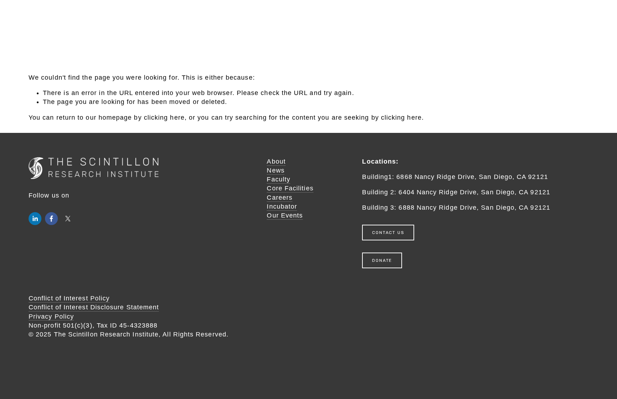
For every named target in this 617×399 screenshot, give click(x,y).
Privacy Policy (51, 316)
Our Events (285, 215)
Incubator (282, 206)
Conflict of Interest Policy (69, 298)
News (275, 170)
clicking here (164, 117)
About (276, 161)
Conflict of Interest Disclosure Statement (94, 307)
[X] (67, 218)
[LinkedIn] (35, 218)
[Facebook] (51, 218)
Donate (382, 260)
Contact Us (388, 232)
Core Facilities (290, 188)
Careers (279, 197)
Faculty (278, 179)
